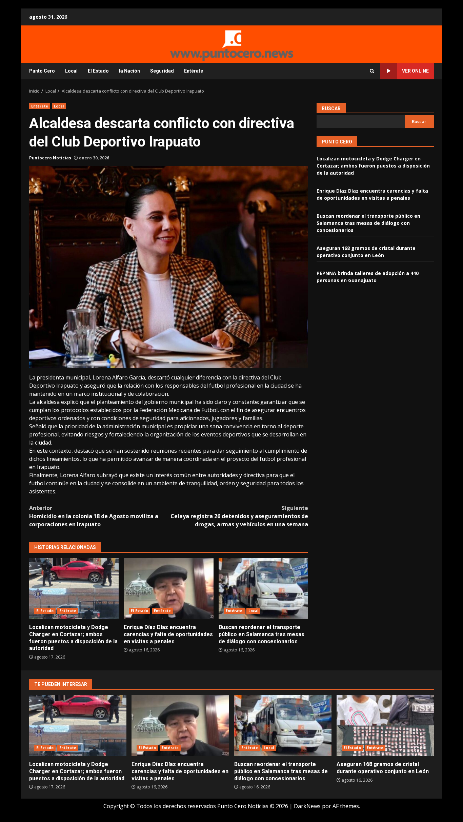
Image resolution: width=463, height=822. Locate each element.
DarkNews (307, 806)
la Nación (129, 71)
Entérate (193, 71)
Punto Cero (42, 71)
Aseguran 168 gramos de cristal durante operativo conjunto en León (385, 725)
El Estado (98, 71)
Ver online (415, 71)
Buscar (331, 108)
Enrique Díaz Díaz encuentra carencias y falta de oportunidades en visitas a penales (168, 588)
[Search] (372, 71)
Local (71, 71)
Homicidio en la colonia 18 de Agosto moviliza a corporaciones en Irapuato (93, 516)
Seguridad (162, 71)
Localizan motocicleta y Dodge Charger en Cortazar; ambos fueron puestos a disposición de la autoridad (74, 588)
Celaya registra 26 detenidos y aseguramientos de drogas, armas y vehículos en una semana (239, 516)
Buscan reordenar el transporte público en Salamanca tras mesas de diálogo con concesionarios (263, 588)
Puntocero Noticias (50, 158)
